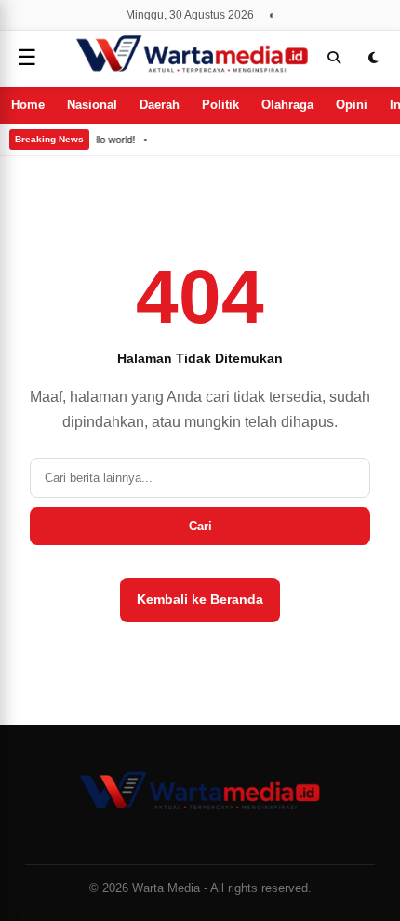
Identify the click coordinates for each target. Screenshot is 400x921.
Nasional (92, 105)
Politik (220, 105)
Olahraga (287, 105)
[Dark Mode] (373, 57)
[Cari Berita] (334, 57)
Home (28, 105)
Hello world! (110, 139)
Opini (351, 105)
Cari (200, 526)
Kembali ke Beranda (200, 599)
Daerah (160, 105)
